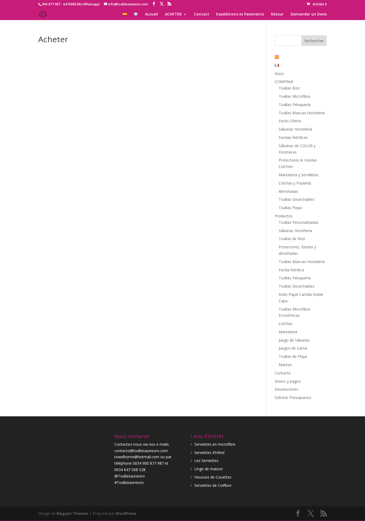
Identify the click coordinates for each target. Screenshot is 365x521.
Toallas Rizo (289, 88)
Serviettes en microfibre (214, 444)
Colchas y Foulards (295, 183)
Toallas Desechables (296, 199)
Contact (201, 14)
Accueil (151, 14)
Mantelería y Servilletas (299, 174)
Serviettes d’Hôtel (209, 452)
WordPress (126, 513)
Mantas (285, 364)
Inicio (279, 73)
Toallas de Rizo (292, 238)
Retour (277, 14)
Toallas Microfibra (294, 96)
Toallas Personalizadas (299, 222)
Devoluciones (286, 389)
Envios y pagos (288, 381)
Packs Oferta (290, 120)
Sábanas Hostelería (295, 129)
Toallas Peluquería (294, 104)
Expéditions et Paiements (240, 14)
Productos (284, 215)
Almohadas (288, 191)
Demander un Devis (309, 14)
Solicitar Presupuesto (293, 397)
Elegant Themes (72, 513)
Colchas (285, 323)
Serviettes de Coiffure (212, 485)
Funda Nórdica (291, 269)
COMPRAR (284, 81)
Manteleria (288, 331)
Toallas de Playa (293, 356)
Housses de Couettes (212, 477)
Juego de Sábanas (294, 340)
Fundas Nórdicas (293, 137)
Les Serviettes (206, 460)
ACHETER (173, 14)
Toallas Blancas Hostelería (302, 112)
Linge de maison (208, 468)
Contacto (283, 372)
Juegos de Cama (293, 348)
